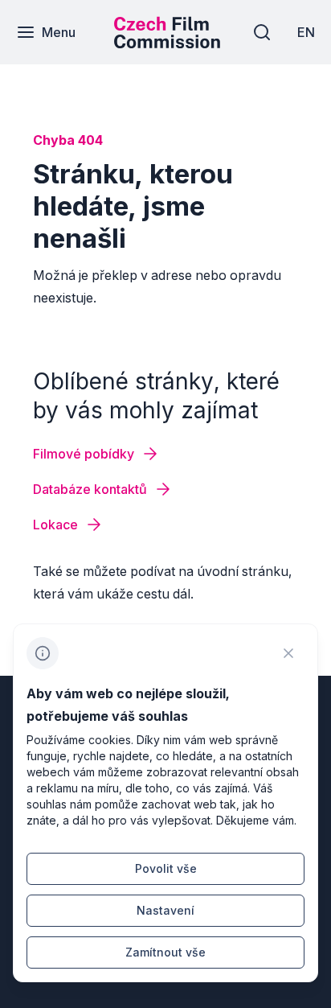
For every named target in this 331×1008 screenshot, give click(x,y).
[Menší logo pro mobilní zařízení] (167, 43)
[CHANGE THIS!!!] (288, 653)
